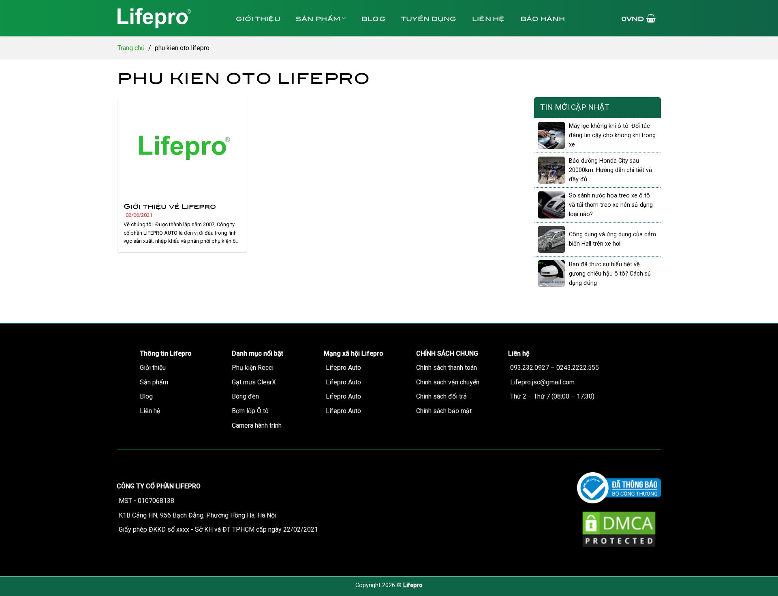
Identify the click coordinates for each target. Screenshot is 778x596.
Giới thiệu (258, 18)
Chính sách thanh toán (446, 367)
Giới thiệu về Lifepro (170, 205)
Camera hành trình (257, 425)
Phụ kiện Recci (253, 367)
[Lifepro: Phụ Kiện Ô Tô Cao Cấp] (168, 18)
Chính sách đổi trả (441, 396)
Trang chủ (131, 48)
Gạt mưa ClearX (254, 382)
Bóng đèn (245, 396)
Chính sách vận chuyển (447, 382)
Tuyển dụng (429, 18)
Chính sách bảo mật (444, 411)
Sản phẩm (318, 18)
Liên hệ (488, 18)
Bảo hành (542, 18)
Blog (373, 18)
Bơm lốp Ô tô (250, 411)
